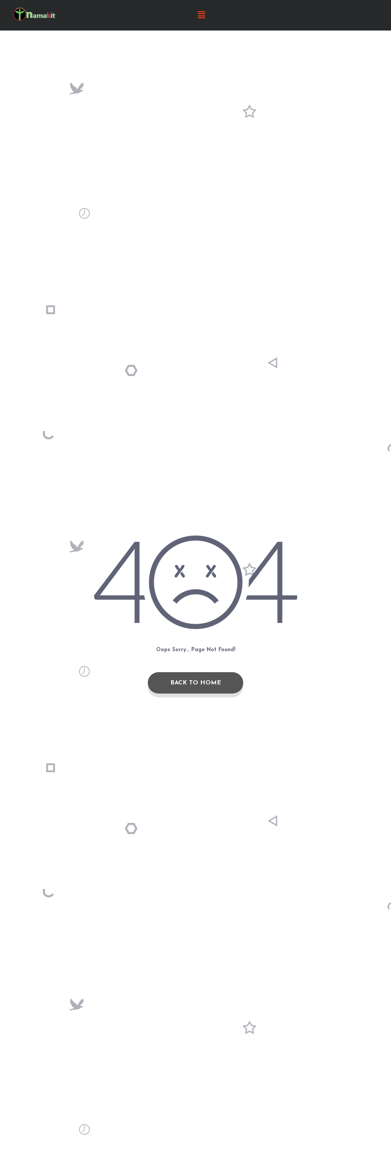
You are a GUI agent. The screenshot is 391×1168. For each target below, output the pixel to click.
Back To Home (195, 683)
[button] (201, 15)
